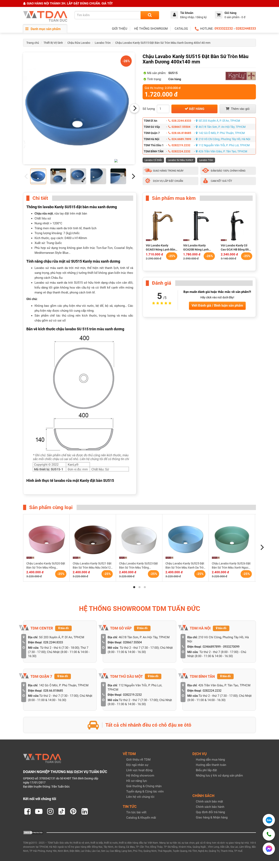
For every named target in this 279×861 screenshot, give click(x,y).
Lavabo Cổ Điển (153, 160)
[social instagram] (50, 811)
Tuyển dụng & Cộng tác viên (145, 791)
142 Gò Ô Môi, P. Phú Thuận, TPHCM (222, 133)
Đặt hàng (196, 109)
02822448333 (246, 28)
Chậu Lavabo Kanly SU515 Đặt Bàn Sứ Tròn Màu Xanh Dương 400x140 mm (162, 42)
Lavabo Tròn (103, 42)
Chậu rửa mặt (44, 213)
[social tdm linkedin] (84, 811)
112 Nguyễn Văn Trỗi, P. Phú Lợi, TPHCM (224, 145)
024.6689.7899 (181, 139)
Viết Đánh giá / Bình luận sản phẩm (217, 305)
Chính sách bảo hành (210, 807)
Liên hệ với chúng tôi (140, 797)
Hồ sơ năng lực (136, 781)
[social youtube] (39, 811)
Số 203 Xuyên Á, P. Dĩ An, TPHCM (219, 120)
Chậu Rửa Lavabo (78, 42)
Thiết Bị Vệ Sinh (53, 42)
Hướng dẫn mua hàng (210, 759)
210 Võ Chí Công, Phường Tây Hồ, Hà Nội (224, 139)
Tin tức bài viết (136, 812)
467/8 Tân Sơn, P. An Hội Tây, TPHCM (222, 126)
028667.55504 (181, 126)
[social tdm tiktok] (61, 811)
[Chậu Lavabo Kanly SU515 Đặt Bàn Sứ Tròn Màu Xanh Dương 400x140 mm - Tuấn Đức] (79, 108)
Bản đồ (64, 628)
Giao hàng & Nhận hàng (212, 817)
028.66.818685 (181, 133)
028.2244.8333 (181, 120)
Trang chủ (32, 42)
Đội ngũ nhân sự (137, 765)
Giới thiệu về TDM (138, 759)
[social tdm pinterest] (73, 811)
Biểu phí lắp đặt (206, 770)
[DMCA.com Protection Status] (33, 832)
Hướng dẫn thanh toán (211, 765)
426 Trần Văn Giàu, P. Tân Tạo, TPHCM (223, 151)
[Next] (134, 108)
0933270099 (231, 647)
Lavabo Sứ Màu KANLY (180, 160)
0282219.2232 (181, 145)
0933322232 (223, 28)
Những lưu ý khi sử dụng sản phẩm (219, 775)
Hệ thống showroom (140, 775)
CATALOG (181, 28)
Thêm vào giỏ (240, 109)
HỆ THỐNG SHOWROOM (151, 28)
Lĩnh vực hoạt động (139, 770)
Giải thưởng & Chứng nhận (144, 786)
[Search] (150, 15)
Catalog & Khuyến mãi (141, 817)
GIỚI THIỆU (119, 28)
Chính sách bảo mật (209, 801)
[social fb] (27, 811)
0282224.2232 (181, 151)
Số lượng (149, 109)
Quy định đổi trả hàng (210, 812)
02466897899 (212, 647)
